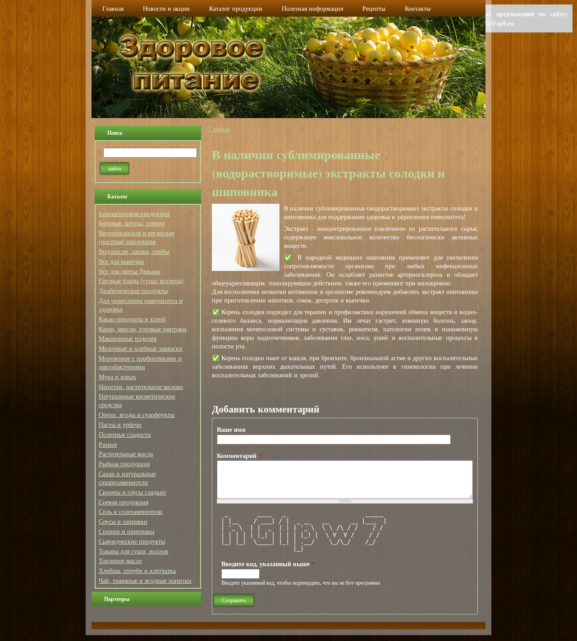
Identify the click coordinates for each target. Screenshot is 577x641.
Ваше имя (231, 429)
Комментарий (239, 455)
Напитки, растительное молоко (141, 386)
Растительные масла (126, 453)
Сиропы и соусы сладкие (132, 492)
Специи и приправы (126, 531)
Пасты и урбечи (120, 424)
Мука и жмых (117, 376)
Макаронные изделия (127, 338)
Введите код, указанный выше (268, 563)
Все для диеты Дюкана (129, 271)
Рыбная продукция (124, 463)
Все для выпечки (121, 261)
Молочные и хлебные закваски (141, 348)
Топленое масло (120, 560)
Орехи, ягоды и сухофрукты (136, 414)
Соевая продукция (123, 502)
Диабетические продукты (133, 290)
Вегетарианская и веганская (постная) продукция (136, 237)
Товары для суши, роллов (133, 551)
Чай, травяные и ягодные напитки (145, 580)
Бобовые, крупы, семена (132, 223)
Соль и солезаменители (130, 511)
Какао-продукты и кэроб (132, 319)
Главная (219, 128)
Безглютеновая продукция (134, 213)
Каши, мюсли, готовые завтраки (143, 329)
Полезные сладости (125, 434)
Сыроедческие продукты (132, 541)
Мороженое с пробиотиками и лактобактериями (140, 362)
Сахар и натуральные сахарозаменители (127, 477)
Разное (108, 444)
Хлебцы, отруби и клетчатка (137, 570)
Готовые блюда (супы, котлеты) (141, 280)
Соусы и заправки (123, 521)
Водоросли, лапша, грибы (134, 251)
